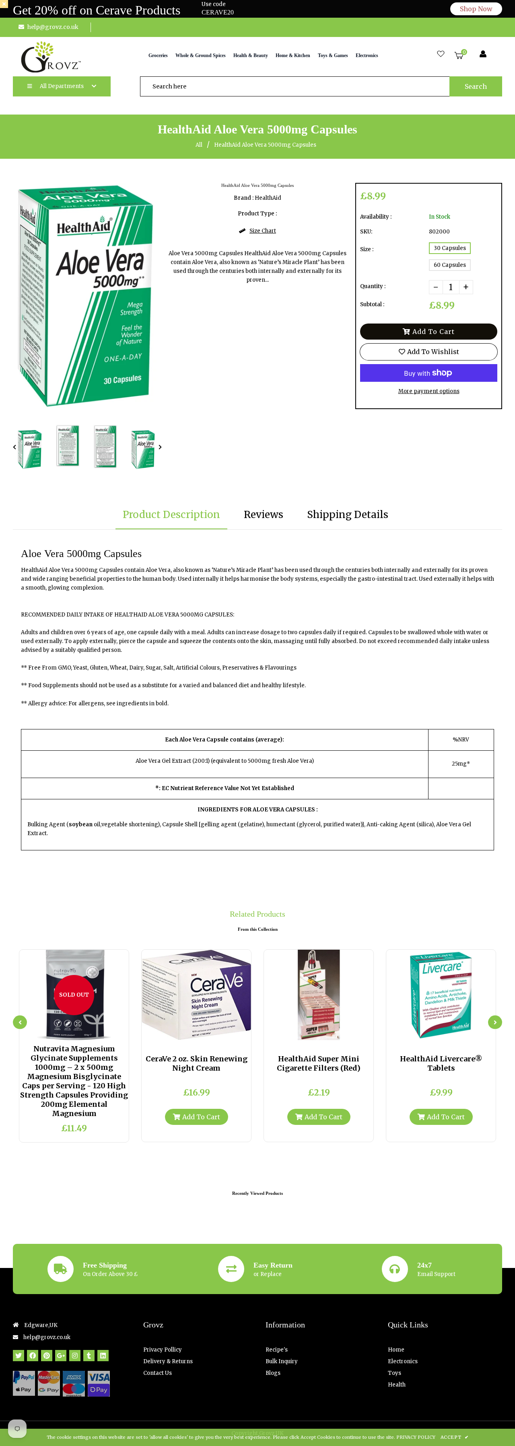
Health (397, 1384)
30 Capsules (450, 248)
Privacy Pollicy (162, 1349)
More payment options (428, 391)
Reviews (263, 514)
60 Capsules (450, 265)
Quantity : (372, 286)
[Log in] (483, 54)
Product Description (171, 514)
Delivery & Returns (168, 1361)
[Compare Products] (54, 1032)
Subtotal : (372, 304)
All (199, 144)
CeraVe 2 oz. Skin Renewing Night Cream (196, 1063)
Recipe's (277, 1349)
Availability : (375, 216)
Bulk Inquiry (282, 1361)
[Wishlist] (441, 54)
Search (476, 86)
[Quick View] (68, 1032)
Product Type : (257, 213)
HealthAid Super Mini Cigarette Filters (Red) (318, 1063)
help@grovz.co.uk (52, 27)
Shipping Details (347, 514)
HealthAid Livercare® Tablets (441, 1063)
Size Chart (262, 230)
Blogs (273, 1373)
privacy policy (415, 1437)
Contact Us (157, 1373)
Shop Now (476, 9)
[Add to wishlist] (94, 1032)
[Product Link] (81, 1032)
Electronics (403, 1361)
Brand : (243, 198)
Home (396, 1349)
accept (454, 1437)
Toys (394, 1373)
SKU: (366, 231)
